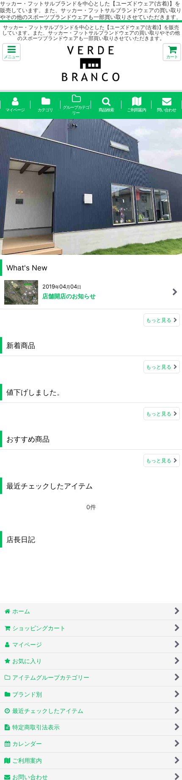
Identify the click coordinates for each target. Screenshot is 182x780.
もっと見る (158, 320)
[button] (11, 52)
